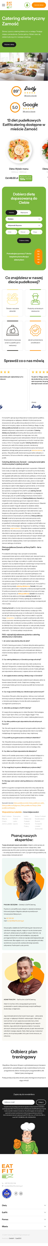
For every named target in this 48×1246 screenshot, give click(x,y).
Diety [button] (4, 1205)
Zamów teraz (39, 5)
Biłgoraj (4, 819)
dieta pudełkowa (23, 594)
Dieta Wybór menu (18, 168)
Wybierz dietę (9, 44)
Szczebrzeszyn (39, 819)
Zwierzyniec (39, 829)
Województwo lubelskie (12, 812)
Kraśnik (15, 819)
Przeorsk (27, 824)
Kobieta (11, 212)
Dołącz (41, 1102)
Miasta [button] (5, 1226)
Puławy (26, 826)
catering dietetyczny (23, 586)
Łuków (26, 816)
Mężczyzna (24, 212)
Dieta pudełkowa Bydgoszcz (11, 805)
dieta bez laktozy (37, 450)
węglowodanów (15, 528)
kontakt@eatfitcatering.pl (15, 921)
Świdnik (37, 821)
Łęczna (15, 824)
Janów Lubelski (7, 824)
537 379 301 (10, 918)
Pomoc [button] (5, 1219)
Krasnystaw (17, 816)
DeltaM (11, 1238)
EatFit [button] (4, 1212)
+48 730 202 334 (10, 1183)
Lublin (15, 821)
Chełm (4, 821)
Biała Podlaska (6, 816)
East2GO (18, 1238)
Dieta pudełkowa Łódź (21, 803)
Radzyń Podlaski (40, 816)
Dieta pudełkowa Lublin (36, 803)
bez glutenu (10, 618)
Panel (27, 5)
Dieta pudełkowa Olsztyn (29, 805)
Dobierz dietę (24, 240)
